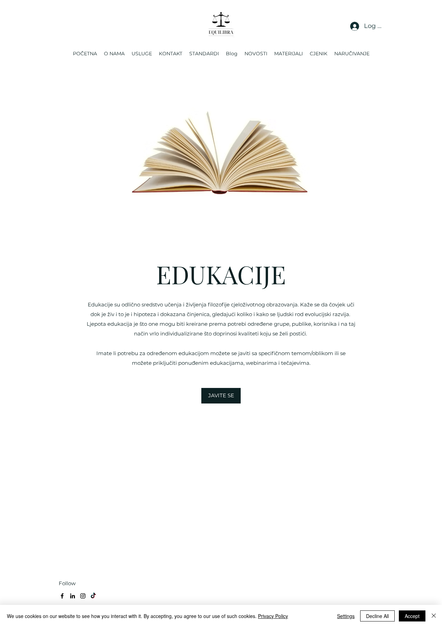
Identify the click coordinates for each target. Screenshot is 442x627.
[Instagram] (82, 595)
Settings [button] (346, 615)
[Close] (434, 615)
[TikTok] (93, 595)
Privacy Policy (273, 615)
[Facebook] (62, 595)
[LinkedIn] (72, 595)
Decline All (377, 615)
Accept (412, 615)
